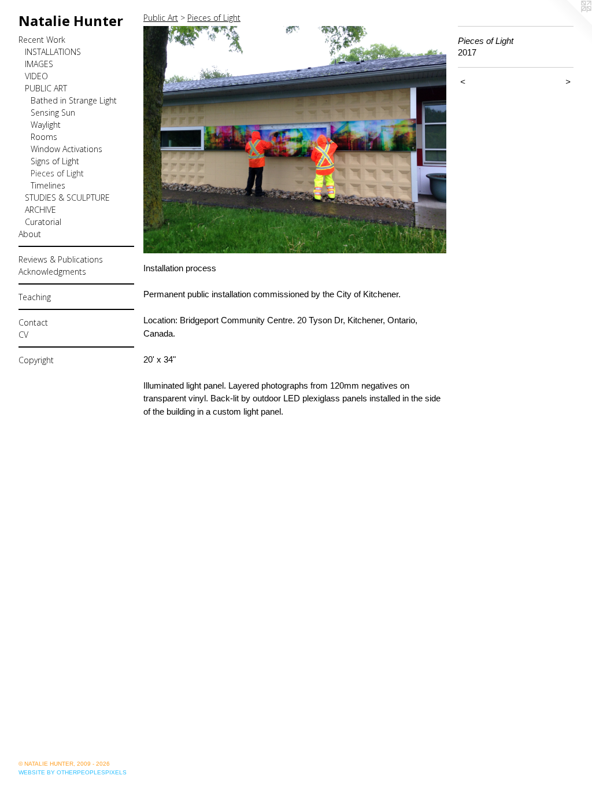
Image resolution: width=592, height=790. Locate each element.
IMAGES (39, 63)
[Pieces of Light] (294, 139)
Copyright (36, 360)
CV (23, 334)
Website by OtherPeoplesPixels (72, 772)
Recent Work (41, 39)
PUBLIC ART (46, 88)
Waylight (46, 124)
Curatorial (43, 221)
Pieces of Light (57, 173)
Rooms (44, 136)
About (29, 233)
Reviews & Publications (60, 259)
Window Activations (66, 148)
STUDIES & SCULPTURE (67, 197)
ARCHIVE (40, 209)
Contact (33, 322)
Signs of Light (55, 161)
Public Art (160, 17)
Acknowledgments (52, 271)
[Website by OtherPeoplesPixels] (569, 23)
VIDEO (36, 76)
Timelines (48, 185)
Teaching (34, 296)
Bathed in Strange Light (74, 100)
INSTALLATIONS (53, 51)
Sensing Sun (53, 112)
